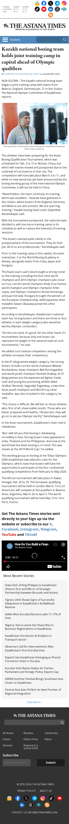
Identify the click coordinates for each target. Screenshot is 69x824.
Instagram (29, 529)
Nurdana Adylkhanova (17, 74)
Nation (48, 739)
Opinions (7, 745)
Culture (7, 739)
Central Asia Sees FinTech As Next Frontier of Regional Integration (33, 691)
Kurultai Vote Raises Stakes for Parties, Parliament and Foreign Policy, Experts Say (32, 670)
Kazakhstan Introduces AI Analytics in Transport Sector (28, 637)
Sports (36, 74)
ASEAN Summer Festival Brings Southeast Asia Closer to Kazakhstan (34, 680)
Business (28, 733)
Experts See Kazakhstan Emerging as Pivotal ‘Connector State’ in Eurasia (32, 659)
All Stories (8, 733)
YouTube (9, 534)
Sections (15, 39)
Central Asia (51, 733)
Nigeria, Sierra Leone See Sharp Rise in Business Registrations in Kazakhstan (29, 627)
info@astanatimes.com (42, 812)
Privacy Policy (26, 790)
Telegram (48, 529)
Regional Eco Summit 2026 (31, 747)
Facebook (10, 529)
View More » (34, 702)
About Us (46, 790)
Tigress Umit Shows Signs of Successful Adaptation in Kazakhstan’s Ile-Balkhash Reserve (30, 603)
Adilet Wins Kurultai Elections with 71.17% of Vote (33, 616)
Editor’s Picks (31, 739)
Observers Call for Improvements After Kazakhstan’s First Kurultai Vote (29, 648)
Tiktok (30, 534)
